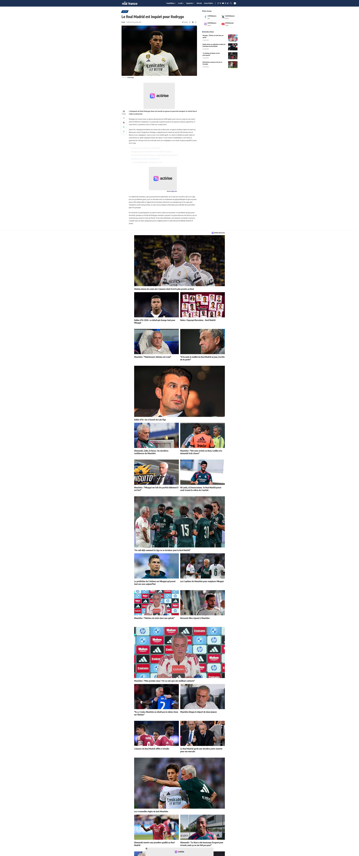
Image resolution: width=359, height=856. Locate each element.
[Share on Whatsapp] (124, 127)
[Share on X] (192, 22)
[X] (220, 3)
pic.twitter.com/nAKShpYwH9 (150, 159)
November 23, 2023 (155, 162)
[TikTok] (228, 3)
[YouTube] (223, 3)
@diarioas (136, 159)
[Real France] (134, 3)
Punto (123, 22)
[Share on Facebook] (190, 22)
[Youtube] (228, 24)
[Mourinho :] (232, 37)
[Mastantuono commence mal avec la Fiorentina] (232, 64)
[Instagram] (225, 3)
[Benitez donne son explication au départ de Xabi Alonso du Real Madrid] (232, 46)
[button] (215, 3)
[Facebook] (218, 3)
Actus (125, 11)
